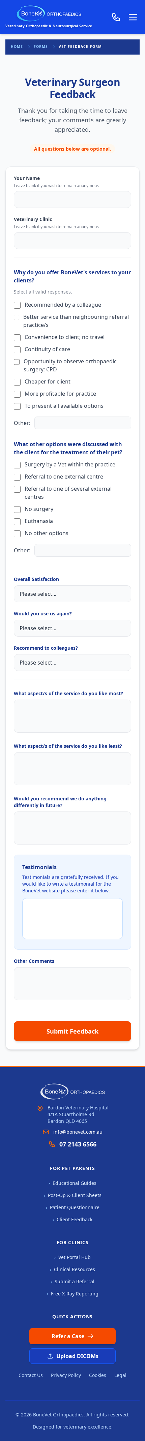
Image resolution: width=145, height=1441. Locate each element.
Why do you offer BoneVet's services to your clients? (72, 276)
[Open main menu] (133, 17)
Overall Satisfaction (36, 579)
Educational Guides (72, 1183)
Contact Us (31, 1375)
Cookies (97, 1375)
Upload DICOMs (77, 1356)
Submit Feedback (72, 1031)
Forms (41, 46)
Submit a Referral (72, 1281)
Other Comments (34, 961)
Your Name (27, 178)
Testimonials (39, 867)
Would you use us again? (43, 613)
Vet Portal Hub (72, 1257)
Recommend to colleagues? (46, 648)
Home (17, 46)
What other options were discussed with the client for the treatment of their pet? (68, 448)
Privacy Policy (66, 1375)
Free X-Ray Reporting (72, 1293)
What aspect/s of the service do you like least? (68, 746)
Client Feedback (72, 1219)
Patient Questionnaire (72, 1207)
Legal (120, 1375)
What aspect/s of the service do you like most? (68, 693)
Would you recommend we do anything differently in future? (60, 801)
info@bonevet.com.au (78, 1132)
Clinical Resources (72, 1269)
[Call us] (116, 17)
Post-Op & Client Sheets (73, 1195)
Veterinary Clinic (33, 219)
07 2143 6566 (77, 1144)
